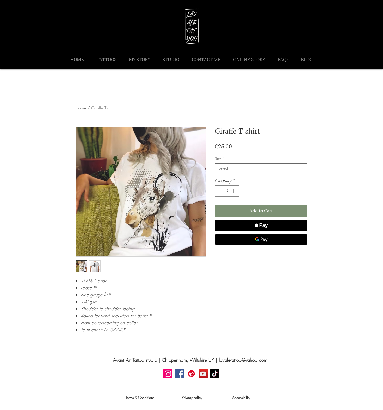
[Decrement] (220, 191)
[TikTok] (214, 373)
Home (81, 108)
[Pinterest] (191, 373)
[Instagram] (167, 373)
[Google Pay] (261, 239)
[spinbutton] (227, 191)
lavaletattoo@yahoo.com (243, 360)
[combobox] (261, 168)
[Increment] (234, 191)
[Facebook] (179, 373)
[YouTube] (203, 373)
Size (220, 158)
